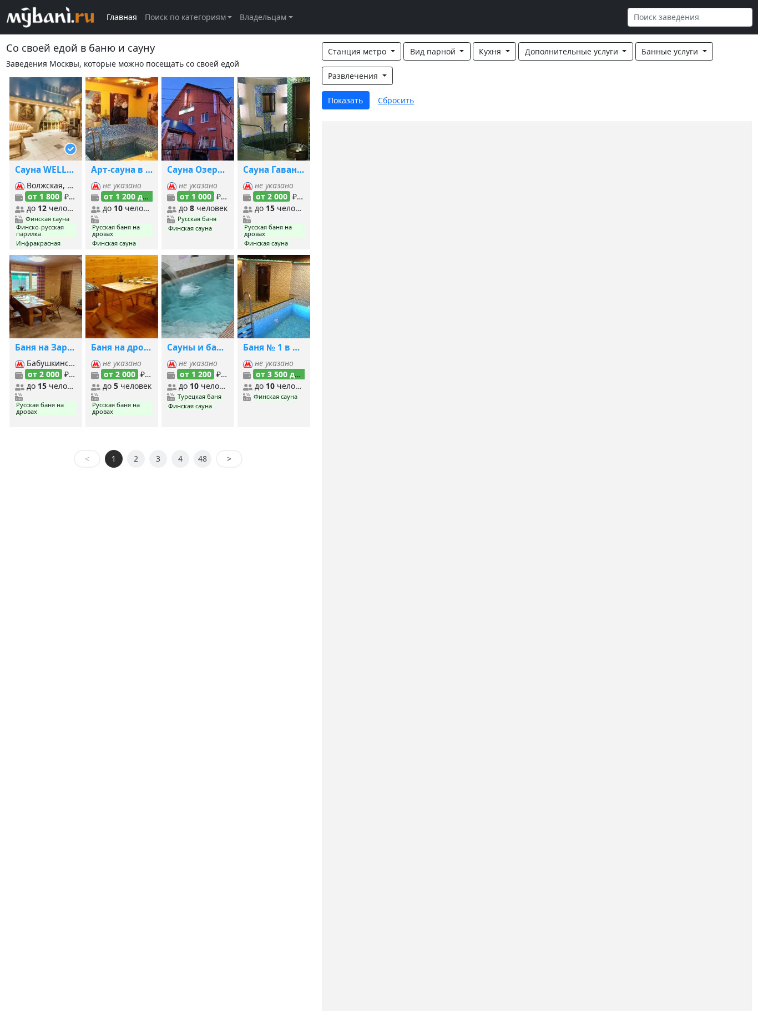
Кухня (491, 51)
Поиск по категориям (185, 17)
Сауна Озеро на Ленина (198, 170)
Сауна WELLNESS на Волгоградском (46, 170)
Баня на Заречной (46, 347)
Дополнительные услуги (572, 51)
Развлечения (354, 76)
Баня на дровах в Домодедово (122, 347)
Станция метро (358, 51)
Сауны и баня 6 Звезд (198, 347)
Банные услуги (670, 51)
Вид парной (434, 51)
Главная (122, 17)
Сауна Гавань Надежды (274, 170)
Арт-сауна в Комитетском (122, 170)
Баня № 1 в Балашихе (274, 347)
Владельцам (263, 17)
